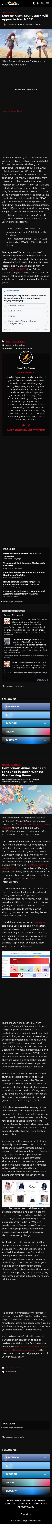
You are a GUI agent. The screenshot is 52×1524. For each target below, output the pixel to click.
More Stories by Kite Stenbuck (26, 430)
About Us (10, 1503)
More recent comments (13, 686)
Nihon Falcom (19, 345)
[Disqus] (26, 469)
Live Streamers (15, 311)
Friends (11, 316)
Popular (20, 611)
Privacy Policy (26, 1507)
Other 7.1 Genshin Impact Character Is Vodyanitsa (22, 673)
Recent (12, 611)
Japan (9, 345)
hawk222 (16, 662)
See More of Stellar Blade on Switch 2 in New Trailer (23, 632)
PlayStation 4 (13, 12)
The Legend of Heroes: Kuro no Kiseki (18, 348)
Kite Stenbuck (17, 24)
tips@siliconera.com (31, 1521)
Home (10, 1500)
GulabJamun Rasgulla (23, 639)
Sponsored (16, 764)
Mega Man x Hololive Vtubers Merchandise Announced (25, 655)
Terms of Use (39, 1503)
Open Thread (22, 1500)
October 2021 (18, 269)
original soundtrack (12, 111)
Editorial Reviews (16, 305)
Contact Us (24, 1503)
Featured (6, 764)
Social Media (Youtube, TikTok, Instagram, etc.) (22, 322)
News (4, 12)
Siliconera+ (38, 1500)
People (5, 611)
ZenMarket (40, 922)
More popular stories (13, 601)
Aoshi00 (16, 619)
